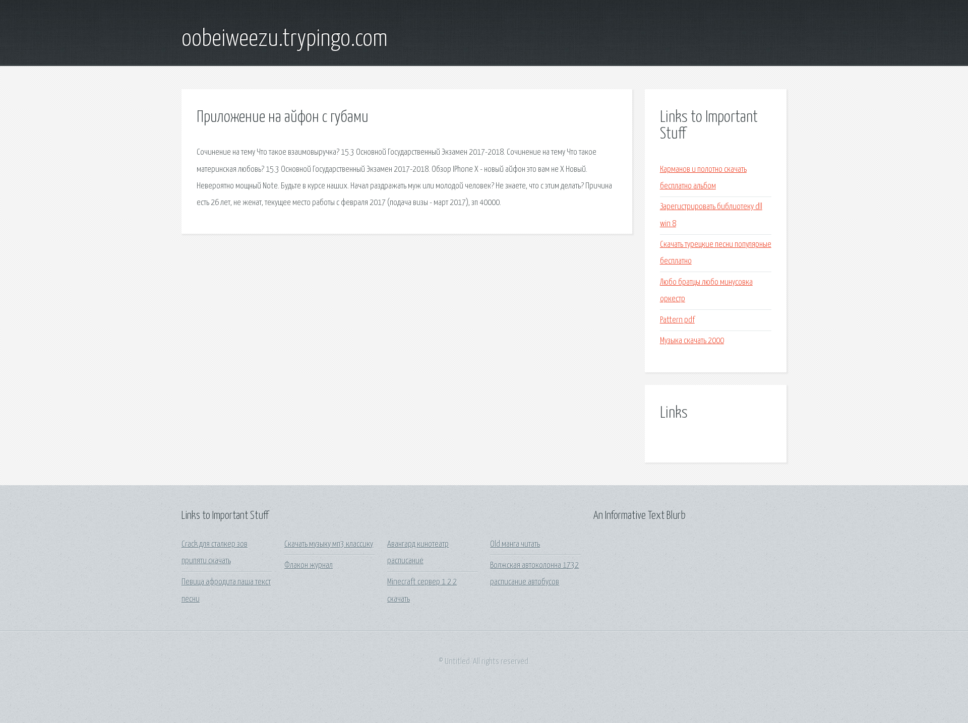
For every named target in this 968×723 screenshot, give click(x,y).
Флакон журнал (308, 565)
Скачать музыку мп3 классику (328, 544)
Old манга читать (515, 544)
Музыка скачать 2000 (692, 341)
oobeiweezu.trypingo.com (285, 39)
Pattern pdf (677, 320)
